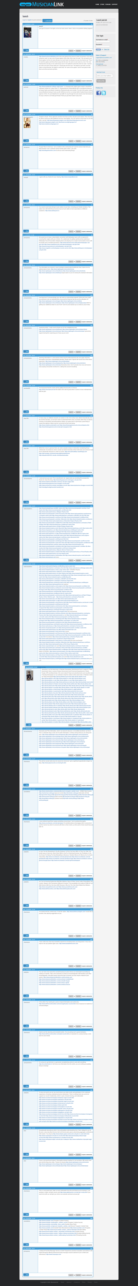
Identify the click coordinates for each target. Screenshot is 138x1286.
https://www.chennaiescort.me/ (47, 389)
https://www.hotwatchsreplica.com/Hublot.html (76, 658)
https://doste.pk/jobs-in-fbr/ (49, 678)
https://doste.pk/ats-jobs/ (64, 698)
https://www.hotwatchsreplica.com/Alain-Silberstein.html (54, 642)
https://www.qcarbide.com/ (46, 1220)
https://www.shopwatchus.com (47, 530)
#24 (91, 849)
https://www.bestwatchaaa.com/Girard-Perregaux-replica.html (55, 609)
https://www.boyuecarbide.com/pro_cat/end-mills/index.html (63, 1229)
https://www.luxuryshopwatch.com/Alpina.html (51, 546)
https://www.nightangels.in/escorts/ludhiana (51, 271)
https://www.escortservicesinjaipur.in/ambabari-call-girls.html (65, 1121)
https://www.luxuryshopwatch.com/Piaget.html (51, 532)
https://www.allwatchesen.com (75, 657)
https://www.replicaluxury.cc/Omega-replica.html (79, 568)
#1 (92, 24)
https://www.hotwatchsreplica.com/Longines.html (52, 586)
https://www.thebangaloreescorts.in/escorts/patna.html (74, 425)
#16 (91, 476)
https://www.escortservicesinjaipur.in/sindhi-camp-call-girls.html (56, 1108)
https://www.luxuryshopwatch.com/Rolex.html (78, 633)
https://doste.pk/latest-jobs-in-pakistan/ (68, 714)
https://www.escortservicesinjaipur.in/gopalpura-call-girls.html (55, 1117)
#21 (91, 759)
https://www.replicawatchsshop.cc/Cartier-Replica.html (54, 573)
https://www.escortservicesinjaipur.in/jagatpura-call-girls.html (55, 1112)
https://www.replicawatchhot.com (54, 584)
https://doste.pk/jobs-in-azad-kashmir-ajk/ (53, 691)
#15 (91, 446)
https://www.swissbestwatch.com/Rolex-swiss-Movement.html (62, 537)
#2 (92, 54)
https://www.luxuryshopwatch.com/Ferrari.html (77, 541)
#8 (92, 235)
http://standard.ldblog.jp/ (72, 794)
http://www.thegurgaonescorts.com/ (76, 120)
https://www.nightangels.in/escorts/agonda (53, 734)
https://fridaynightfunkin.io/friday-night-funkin (51, 86)
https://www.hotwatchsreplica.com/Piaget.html (51, 658)
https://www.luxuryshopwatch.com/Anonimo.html (52, 595)
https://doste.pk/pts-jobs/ (48, 700)
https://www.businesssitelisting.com (48, 56)
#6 (92, 175)
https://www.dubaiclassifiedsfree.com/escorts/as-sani (57, 977)
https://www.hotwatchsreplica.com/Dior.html (51, 551)
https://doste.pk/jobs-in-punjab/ (50, 687)
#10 (91, 295)
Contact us (77, 1282)
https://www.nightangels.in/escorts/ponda (50, 743)
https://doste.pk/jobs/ (47, 704)
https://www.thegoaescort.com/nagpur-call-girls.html (67, 480)
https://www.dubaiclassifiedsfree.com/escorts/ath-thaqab (54, 981)
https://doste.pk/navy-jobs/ (79, 693)
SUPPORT (114, 4)
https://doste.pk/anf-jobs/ (64, 694)
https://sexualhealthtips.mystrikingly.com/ (76, 451)
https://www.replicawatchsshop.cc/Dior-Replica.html (53, 611)
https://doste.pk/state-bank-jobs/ (84, 682)
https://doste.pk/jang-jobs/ (78, 709)
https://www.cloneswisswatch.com (74, 544)
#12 (91, 355)
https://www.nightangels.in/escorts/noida (50, 365)
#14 (91, 415)
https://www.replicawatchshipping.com (67, 600)
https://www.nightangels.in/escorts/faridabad (57, 361)
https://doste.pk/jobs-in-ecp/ (64, 680)
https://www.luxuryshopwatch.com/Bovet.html (76, 517)
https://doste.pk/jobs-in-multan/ (50, 722)
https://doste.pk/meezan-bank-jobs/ (65, 682)
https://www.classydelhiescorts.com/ (48, 887)
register (30, 20)
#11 (92, 325)
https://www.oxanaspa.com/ (53, 1254)
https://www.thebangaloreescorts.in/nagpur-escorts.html (54, 483)
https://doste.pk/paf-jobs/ (65, 693)
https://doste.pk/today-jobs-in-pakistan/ (52, 705)
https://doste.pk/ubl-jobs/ (48, 685)
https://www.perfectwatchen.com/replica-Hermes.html (68, 626)
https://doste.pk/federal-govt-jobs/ (62, 676)
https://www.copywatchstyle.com (47, 646)
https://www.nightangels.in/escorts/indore (74, 363)
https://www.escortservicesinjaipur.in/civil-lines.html (53, 1114)
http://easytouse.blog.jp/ (69, 796)
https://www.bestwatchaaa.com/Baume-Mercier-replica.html (72, 533)
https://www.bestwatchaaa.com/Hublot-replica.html (52, 624)
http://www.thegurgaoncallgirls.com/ (56, 120)
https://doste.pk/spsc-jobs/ (49, 702)
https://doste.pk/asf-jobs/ (77, 694)
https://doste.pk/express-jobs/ (49, 709)
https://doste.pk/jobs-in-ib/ (79, 680)
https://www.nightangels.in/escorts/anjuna (76, 734)
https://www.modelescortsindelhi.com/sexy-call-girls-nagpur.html (56, 481)
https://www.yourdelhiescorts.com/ (68, 887)
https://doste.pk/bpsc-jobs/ (63, 702)
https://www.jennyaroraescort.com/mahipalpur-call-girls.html (55, 246)
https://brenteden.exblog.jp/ (71, 793)
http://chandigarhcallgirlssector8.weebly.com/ (51, 487)
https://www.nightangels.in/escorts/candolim (75, 738)
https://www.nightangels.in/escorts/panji (74, 742)
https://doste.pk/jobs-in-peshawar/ (51, 718)
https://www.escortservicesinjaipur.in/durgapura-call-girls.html (55, 1110)
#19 (91, 667)
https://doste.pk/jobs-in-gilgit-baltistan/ (71, 689)
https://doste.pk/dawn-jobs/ (83, 707)
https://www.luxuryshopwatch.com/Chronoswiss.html (53, 513)
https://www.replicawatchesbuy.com (67, 598)
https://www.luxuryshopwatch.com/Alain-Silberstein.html (54, 519)
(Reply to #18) (42, 667)
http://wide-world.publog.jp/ (70, 798)
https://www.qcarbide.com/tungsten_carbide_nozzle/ (53, 1222)
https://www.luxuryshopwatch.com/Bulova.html (79, 624)
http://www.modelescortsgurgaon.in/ (48, 124)
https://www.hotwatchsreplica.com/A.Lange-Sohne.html (54, 569)
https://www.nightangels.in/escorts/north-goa (51, 742)
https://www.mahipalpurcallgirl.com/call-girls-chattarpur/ (54, 1139)
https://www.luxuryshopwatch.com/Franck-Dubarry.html (61, 548)
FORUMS (108, 4)
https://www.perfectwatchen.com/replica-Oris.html (52, 568)
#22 (91, 789)
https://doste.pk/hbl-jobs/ (70, 684)
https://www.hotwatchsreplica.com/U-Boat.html (51, 528)
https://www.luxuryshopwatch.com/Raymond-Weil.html (53, 539)
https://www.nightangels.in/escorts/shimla (74, 271)
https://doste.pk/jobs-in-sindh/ (82, 687)
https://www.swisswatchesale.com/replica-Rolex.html (53, 647)
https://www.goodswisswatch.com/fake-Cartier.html (72, 627)
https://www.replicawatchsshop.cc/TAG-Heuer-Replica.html (62, 644)
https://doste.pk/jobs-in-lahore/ (73, 716)
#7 (92, 205)
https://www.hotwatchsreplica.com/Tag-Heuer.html (52, 655)
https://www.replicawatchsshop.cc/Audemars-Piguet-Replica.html (56, 638)
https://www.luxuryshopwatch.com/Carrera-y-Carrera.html (54, 640)
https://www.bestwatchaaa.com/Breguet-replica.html (70, 530)
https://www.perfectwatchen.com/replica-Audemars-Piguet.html (56, 580)
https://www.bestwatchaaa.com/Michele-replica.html (60, 524)
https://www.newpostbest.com (69, 177)
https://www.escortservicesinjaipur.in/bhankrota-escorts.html (62, 1116)
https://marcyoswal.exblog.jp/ (47, 796)
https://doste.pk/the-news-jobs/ (50, 714)
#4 (92, 114)
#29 (91, 1000)
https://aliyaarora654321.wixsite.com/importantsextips (53, 455)
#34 (91, 1158)
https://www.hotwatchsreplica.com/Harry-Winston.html (53, 613)
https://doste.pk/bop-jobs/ (84, 684)
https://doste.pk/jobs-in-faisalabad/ (67, 722)
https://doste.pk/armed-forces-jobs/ (73, 691)
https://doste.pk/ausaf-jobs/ (83, 705)
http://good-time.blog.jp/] (59, 794)
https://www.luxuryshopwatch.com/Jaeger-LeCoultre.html (63, 620)
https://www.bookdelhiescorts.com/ (68, 943)
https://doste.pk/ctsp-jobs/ (78, 698)
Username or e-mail (102, 39)
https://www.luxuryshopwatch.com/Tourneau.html (52, 633)
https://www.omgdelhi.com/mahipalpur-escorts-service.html (55, 248)
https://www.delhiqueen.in (52, 210)
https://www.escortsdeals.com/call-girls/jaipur (51, 823)
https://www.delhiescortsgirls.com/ (76, 911)
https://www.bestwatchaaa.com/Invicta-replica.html (52, 582)
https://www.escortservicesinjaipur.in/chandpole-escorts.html (55, 1107)
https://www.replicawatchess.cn (47, 533)
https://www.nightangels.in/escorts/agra (49, 301)
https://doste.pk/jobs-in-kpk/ (66, 687)
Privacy (90, 1282)
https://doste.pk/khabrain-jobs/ (65, 711)
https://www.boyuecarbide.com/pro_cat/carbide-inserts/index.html (57, 1231)
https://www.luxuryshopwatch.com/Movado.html (58, 510)
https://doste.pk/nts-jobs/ (75, 685)
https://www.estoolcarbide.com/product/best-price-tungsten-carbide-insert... (59, 791)
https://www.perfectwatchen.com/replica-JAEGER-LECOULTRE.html (70, 515)
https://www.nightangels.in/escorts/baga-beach (51, 736)
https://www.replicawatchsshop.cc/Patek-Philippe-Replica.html (56, 526)
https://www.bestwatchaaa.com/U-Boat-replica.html (78, 528)
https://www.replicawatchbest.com (73, 532)
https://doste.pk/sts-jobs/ (60, 696)
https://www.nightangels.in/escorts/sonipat (73, 331)
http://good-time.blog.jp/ (45, 794)
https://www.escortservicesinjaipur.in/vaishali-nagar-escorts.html (56, 1101)
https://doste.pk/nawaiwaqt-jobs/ (66, 713)
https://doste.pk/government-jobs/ (62, 704)
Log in (24, 20)
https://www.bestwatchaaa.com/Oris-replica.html (52, 544)
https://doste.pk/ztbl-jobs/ (61, 685)
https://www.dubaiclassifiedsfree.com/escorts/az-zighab (54, 982)
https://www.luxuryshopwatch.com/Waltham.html (57, 575)
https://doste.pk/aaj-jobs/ (69, 705)
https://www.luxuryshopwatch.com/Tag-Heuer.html (65, 617)
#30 (91, 1030)
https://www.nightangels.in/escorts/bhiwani (50, 329)
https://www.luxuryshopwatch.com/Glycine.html (51, 622)
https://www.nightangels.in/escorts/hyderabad (51, 1166)
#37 (91, 1248)
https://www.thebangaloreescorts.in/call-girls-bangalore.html (55, 427)
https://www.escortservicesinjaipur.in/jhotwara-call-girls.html (55, 1099)
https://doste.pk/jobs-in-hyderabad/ (74, 720)
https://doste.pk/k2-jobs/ (64, 709)
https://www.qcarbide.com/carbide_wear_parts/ (52, 1224)
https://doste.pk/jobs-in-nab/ (63, 678)
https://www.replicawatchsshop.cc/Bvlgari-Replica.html (54, 512)
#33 (91, 1128)
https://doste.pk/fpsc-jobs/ (84, 722)
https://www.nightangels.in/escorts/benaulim (77, 736)
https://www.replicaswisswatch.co (48, 600)
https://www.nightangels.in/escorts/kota (71, 301)
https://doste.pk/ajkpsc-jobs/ (77, 702)
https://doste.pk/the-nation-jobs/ (84, 713)
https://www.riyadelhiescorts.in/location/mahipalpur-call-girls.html (62, 244)
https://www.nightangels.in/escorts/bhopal (50, 272)
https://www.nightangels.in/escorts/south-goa (51, 745)
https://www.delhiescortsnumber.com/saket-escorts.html (54, 1034)
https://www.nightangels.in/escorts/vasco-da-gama (52, 747)
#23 (91, 819)
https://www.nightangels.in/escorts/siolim (73, 743)
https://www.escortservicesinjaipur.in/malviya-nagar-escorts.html (56, 1097)
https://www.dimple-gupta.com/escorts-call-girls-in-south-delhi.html (71, 1134)
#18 (91, 564)
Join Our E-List (100, 72)
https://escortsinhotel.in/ (45, 1064)
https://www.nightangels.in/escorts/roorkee (77, 1162)
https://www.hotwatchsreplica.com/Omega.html (51, 618)
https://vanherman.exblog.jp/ (46, 793)
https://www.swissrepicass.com (47, 557)
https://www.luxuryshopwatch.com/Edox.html (60, 589)
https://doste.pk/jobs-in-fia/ (79, 676)
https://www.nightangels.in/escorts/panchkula (74, 329)
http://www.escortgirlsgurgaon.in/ (67, 122)
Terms (95, 1282)
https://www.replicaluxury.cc (46, 626)
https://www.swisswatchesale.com (48, 598)
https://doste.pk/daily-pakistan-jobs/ (51, 707)
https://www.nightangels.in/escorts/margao (78, 747)
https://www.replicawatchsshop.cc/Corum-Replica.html (54, 553)
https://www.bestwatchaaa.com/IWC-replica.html (52, 508)
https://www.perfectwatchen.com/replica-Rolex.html (70, 597)
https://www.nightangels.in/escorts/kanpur (50, 303)
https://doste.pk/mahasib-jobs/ (82, 711)
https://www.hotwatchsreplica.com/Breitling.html (58, 577)
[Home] (34, 4)
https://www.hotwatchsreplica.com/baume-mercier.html (54, 588)
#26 (91, 909)
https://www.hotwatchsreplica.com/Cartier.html (77, 555)
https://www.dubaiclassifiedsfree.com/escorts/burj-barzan (54, 984)
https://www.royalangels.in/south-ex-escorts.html (52, 1135)
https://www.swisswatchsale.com (67, 629)
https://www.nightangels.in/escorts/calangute (51, 738)
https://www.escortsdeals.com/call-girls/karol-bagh (59, 858)
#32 (91, 1090)
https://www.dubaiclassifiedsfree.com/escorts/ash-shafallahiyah (56, 979)
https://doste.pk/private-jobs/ (79, 704)
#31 (91, 1060)
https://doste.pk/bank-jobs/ (49, 682)
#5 (92, 144)
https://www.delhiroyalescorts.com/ (66, 888)
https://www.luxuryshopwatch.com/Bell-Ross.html (52, 522)
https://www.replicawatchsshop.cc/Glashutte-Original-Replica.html (64, 521)
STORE (102, 4)
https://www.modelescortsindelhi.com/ (49, 425)
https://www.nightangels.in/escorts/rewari (50, 331)
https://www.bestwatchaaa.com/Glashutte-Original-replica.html (56, 591)
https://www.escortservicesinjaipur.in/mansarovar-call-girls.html (56, 1103)
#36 (91, 1218)
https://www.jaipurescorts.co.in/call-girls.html (54, 763)
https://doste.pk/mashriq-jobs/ (49, 713)
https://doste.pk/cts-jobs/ (50, 698)
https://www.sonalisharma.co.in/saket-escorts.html (59, 1137)
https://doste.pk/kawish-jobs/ (49, 711)
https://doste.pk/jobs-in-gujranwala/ (55, 720)
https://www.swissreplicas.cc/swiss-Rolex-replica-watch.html (62, 653)
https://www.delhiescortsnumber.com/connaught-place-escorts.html (57, 1003)
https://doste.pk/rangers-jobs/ (49, 694)
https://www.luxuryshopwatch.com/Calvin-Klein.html (53, 542)
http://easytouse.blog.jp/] (82, 796)
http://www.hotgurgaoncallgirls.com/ (48, 122)
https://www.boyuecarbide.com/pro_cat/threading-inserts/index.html (57, 1235)
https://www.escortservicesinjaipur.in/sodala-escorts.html (54, 1119)
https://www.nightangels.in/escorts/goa (49, 1164)
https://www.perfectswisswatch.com (54, 657)
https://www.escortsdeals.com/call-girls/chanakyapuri (65, 860)
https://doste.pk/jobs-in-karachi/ (56, 716)
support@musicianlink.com (104, 57)
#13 (91, 385)
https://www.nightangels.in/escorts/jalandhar (51, 363)
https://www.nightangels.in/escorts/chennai (62, 269)
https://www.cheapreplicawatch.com (48, 627)
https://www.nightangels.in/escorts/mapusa (72, 740)
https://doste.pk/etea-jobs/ (75, 696)
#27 (91, 939)
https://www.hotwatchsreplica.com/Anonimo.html (52, 606)
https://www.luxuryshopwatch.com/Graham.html (60, 608)
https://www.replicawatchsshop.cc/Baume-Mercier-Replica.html (56, 550)
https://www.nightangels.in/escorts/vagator (75, 745)
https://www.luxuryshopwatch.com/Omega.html (51, 541)
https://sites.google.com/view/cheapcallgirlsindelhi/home (54, 453)
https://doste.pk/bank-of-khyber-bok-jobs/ (53, 684)
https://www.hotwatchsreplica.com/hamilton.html (52, 555)
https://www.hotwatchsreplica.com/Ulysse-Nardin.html (73, 646)
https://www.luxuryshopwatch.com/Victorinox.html (52, 602)
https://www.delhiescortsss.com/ (47, 888)
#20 (91, 729)
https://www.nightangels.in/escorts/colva (50, 740)
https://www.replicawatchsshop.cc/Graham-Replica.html (68, 637)
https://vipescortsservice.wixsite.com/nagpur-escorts (53, 485)
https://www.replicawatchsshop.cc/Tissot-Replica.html (77, 551)
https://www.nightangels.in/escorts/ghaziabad (74, 303)
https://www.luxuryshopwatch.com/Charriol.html (52, 631)
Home (62, 1282)
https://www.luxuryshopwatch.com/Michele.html (80, 542)
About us (69, 1282)
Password (99, 44)
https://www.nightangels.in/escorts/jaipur (71, 1164)
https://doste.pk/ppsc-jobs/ (62, 700)
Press (83, 1282)
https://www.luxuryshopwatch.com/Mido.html (78, 586)
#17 (91, 506)
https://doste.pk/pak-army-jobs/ (50, 693)
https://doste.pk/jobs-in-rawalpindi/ (69, 718)
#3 (92, 84)
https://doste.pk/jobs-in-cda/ (49, 680)
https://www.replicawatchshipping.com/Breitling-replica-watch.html (57, 566)
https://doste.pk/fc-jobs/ (48, 696)
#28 (91, 969)
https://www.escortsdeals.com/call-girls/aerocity (59, 857)
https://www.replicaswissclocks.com (80, 649)
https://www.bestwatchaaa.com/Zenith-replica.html (52, 535)
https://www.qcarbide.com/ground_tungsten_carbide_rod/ (54, 1226)
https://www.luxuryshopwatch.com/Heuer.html (51, 517)
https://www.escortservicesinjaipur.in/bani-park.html (53, 1105)
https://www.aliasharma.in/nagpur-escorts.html (80, 485)
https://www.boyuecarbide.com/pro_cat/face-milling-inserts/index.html (58, 1233)
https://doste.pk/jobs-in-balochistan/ (51, 689)
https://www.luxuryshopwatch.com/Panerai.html (52, 635)
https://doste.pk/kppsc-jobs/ (76, 700)
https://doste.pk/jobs (87, 685)
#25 (91, 879)
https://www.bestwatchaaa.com (73, 622)
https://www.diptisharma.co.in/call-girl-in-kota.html (73, 1192)
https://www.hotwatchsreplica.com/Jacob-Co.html (79, 602)
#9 (92, 265)
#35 (91, 1188)
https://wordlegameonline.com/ (47, 150)
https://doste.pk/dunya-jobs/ (68, 707)
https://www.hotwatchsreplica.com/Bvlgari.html (58, 649)
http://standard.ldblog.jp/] (86, 794)
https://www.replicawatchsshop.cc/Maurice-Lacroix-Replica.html (56, 571)
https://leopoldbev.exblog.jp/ (46, 798)
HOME (97, 4)
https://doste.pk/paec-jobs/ (79, 678)
